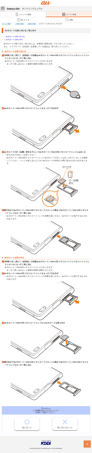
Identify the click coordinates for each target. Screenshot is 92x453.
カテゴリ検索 (6, 24)
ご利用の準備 (19, 24)
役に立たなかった (65, 427)
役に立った (27, 427)
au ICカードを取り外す (14, 40)
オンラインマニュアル (32, 8)
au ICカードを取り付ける (15, 37)
